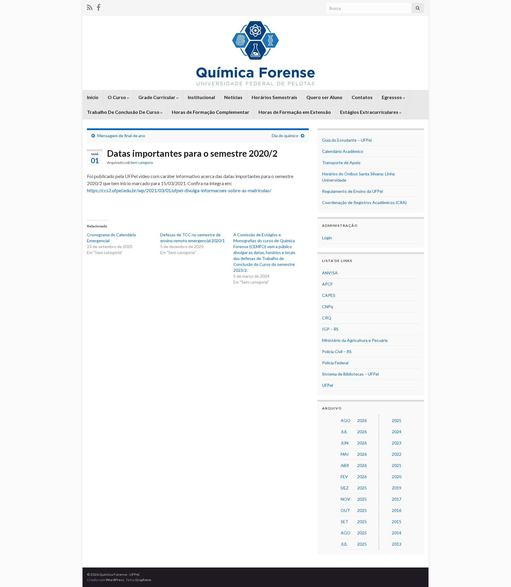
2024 (396, 431)
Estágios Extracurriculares (369, 112)
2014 (396, 532)
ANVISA (330, 272)
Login (327, 237)
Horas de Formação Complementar (210, 112)
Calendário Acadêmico (342, 151)
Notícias (233, 97)
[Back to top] (497, 573)
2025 (396, 420)
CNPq (327, 306)
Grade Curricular (157, 97)
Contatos (362, 97)
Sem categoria (141, 162)
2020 (396, 476)
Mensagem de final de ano (121, 135)
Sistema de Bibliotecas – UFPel (350, 373)
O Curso (117, 97)
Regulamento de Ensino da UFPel (352, 191)
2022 (396, 454)
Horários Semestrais (274, 97)
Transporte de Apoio (341, 162)
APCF (327, 284)
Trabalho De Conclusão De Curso (123, 112)
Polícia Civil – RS (337, 351)
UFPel (327, 385)
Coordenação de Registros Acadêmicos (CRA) (364, 202)
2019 (396, 487)
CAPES (328, 295)
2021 (396, 465)
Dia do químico (285, 135)
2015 (396, 521)
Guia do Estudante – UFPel (347, 140)
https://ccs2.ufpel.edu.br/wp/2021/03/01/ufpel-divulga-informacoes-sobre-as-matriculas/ (179, 190)
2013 (396, 543)
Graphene (143, 580)
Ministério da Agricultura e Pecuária (355, 340)
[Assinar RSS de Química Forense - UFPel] (90, 6)
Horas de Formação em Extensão (294, 112)
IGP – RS (330, 328)
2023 (396, 442)
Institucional (201, 97)
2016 (396, 510)
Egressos (392, 97)
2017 (396, 499)
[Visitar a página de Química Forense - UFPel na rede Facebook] (98, 6)
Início (92, 97)
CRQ (326, 317)
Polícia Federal (335, 362)
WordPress (115, 580)
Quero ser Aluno (324, 97)
